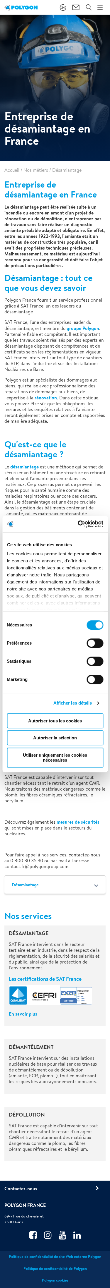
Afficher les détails (72, 702)
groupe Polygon (83, 328)
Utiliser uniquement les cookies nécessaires (55, 758)
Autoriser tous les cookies (55, 720)
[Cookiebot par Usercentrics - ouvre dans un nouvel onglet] (78, 524)
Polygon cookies (55, 1280)
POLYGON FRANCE (25, 1205)
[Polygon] (21, 7)
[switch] (95, 647)
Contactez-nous (20, 1188)
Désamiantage (25, 885)
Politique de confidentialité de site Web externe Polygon (55, 1256)
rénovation (46, 397)
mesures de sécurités (78, 822)
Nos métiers (35, 170)
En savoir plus (23, 1014)
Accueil (11, 170)
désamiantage (24, 466)
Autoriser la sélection (55, 737)
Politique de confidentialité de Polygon (55, 1268)
